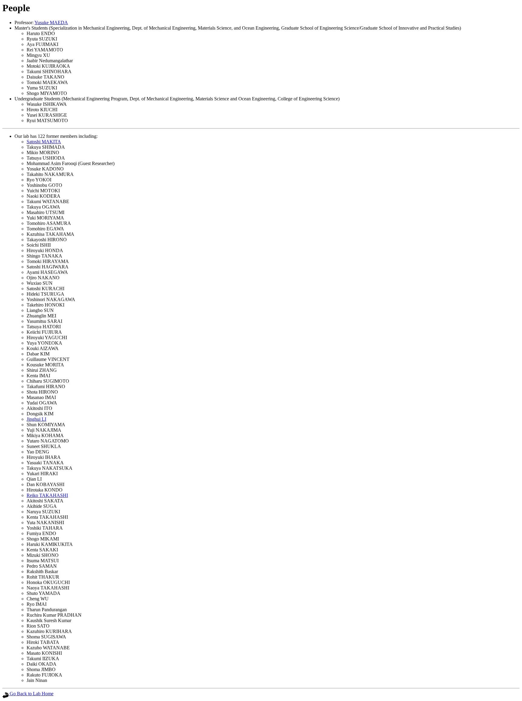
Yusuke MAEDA (51, 22)
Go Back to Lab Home (30, 693)
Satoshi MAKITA (44, 141)
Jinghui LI (36, 419)
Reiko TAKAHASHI (47, 495)
